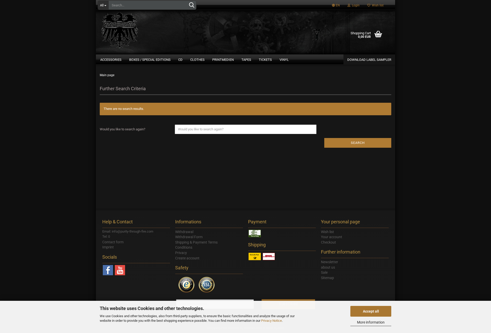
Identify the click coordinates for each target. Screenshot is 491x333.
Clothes (197, 60)
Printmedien (223, 60)
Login (355, 5)
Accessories (110, 60)
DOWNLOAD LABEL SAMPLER (369, 60)
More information (371, 322)
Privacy (181, 253)
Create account (187, 258)
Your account (331, 237)
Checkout (328, 242)
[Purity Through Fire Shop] (139, 28)
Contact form (113, 242)
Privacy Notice (271, 321)
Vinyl (284, 60)
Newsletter (329, 262)
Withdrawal (184, 232)
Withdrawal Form (189, 237)
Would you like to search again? (122, 129)
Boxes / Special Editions (150, 60)
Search (358, 143)
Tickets (265, 60)
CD (180, 60)
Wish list (377, 5)
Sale (324, 272)
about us (328, 267)
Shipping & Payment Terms (196, 242)
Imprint (108, 247)
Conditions (183, 247)
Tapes (246, 60)
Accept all (371, 311)
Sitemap (327, 278)
